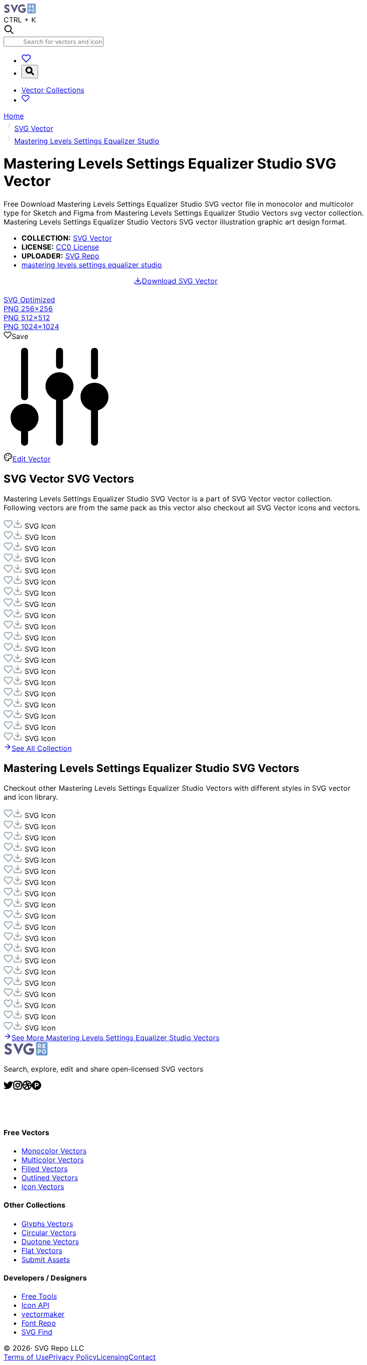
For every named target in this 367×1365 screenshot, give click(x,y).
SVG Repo (82, 255)
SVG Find (36, 1331)
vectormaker (42, 1314)
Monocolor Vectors (53, 1150)
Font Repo (38, 1322)
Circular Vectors (48, 1232)
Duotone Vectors (50, 1241)
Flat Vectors (41, 1250)
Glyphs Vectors (47, 1223)
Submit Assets (45, 1259)
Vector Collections (52, 89)
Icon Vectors (42, 1186)
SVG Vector (92, 237)
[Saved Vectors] (26, 60)
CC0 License (77, 246)
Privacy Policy (73, 1356)
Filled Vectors (44, 1168)
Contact (142, 1356)
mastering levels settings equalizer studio (91, 264)
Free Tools (39, 1296)
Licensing (112, 1356)
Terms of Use (26, 1356)
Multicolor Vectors (52, 1159)
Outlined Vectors (49, 1177)
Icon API (35, 1305)
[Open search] (29, 71)
